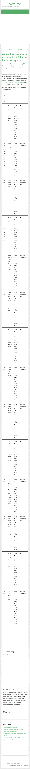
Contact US (22, 765)
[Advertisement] (15, 29)
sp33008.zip (15, 429)
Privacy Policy (15, 765)
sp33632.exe (15, 593)
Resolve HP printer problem (10, 727)
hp (7, 49)
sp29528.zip (15, 167)
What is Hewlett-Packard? (10, 731)
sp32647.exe (15, 182)
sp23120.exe (15, 444)
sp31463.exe (15, 369)
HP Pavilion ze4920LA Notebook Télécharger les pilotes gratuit (15, 57)
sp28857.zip (15, 503)
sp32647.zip (15, 205)
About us (27, 765)
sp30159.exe (15, 257)
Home (3, 49)
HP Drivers (6, 715)
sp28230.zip (15, 130)
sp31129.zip (15, 317)
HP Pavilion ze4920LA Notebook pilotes (12, 82)
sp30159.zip (15, 279)
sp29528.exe (15, 145)
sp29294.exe (15, 220)
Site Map (10, 765)
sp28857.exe (15, 481)
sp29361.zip (15, 541)
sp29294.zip (15, 242)
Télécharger (14, 698)
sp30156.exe (15, 556)
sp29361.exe (15, 518)
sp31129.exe (15, 294)
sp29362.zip (15, 354)
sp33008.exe (15, 406)
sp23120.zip (15, 466)
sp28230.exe (15, 108)
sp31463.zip (15, 391)
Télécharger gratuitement (23, 108)
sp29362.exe (15, 332)
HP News (6, 717)
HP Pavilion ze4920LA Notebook (17, 49)
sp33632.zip (15, 615)
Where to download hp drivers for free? (13, 729)
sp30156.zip (15, 578)
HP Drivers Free (11, 4)
